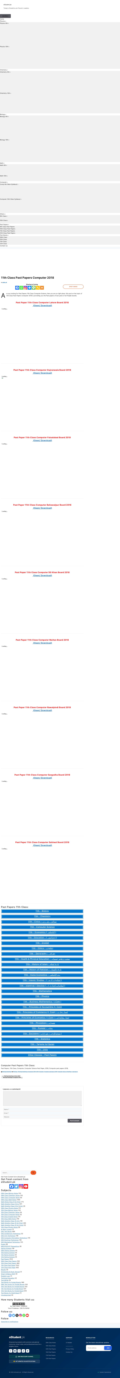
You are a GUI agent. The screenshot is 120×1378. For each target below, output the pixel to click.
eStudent (17, 1337)
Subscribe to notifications (9, 1322)
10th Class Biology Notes (9, 1210)
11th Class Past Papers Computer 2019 (12, 1077)
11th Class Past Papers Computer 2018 (27, 1071)
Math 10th (3, 176)
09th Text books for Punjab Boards (12, 1284)
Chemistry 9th (4, 72)
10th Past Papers (51, 1352)
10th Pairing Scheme (8, 1253)
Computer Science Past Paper (65, 1071)
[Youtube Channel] (26, 1186)
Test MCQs (4, 1280)
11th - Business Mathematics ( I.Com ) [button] (42, 1001)
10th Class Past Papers (7, 229)
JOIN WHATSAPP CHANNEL (25, 1356)
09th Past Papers (51, 1349)
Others (2, 214)
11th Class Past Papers (7, 231)
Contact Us (69, 1352)
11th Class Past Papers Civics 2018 (12, 1076)
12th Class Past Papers (7, 233)
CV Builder (69, 1342)
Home (2, 19)
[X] (17, 1315)
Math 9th (3, 165)
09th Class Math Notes (8, 1200)
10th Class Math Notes (8, 1219)
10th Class (3, 220)
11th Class (3, 241)
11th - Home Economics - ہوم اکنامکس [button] (42, 975)
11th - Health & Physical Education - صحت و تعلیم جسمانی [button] (42, 959)
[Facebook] (17, 288)
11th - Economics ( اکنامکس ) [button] (42, 932)
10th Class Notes (51, 1345)
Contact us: (4, 246)
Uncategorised (6, 1295)
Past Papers (4, 224)
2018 (37, 1071)
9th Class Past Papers (7, 227)
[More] (42, 288)
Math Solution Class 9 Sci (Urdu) (12, 1206)
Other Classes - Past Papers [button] (42, 1055)
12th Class (3, 244)
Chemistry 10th (5, 93)
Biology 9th (4, 116)
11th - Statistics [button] (42, 1039)
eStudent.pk (8, 4)
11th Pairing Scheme (7, 1255)
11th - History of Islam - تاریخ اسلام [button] (42, 964)
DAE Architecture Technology (11, 1234)
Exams (3, 1244)
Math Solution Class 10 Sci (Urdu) (12, 1225)
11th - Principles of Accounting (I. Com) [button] (42, 1007)
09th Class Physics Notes (9, 1208)
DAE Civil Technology (8, 1236)
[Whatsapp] (21, 288)
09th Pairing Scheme (8, 1250)
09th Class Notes (51, 1342)
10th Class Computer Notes (10, 1214)
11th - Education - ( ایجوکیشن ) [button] (42, 937)
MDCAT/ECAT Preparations (10, 1246)
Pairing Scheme (6, 1248)
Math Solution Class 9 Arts (10, 1204)
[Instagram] (25, 288)
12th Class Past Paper (8, 1267)
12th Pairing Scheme (8, 1257)
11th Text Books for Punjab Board (12, 1289)
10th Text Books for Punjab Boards (12, 1286)
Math (1, 163)
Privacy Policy (70, 1349)
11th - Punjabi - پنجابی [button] (42, 1028)
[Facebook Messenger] (29, 288)
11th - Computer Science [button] (42, 927)
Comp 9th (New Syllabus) (8, 184)
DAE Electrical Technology (10, 1240)
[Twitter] (16, 1186)
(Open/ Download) (42, 305)
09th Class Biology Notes (9, 1193)
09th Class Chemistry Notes (10, 1195)
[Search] (33, 1173)
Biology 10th (4, 140)
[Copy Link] (38, 288)
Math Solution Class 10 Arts (10, 1221)
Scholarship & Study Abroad (10, 1272)
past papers (75, 1071)
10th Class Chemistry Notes (10, 1212)
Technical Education (7, 1278)
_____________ (69, 1345)
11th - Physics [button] (42, 996)
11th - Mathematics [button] (42, 991)
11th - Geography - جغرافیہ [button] (42, 953)
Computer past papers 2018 (50, 1071)
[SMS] (34, 288)
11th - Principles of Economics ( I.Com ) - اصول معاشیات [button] (42, 1017)
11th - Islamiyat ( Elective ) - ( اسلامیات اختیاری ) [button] (42, 985)
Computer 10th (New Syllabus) (10, 199)
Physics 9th (4, 23)
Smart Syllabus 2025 (8, 1274)
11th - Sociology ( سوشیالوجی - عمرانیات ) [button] (42, 1033)
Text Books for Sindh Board (10, 1293)
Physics (2, 21)
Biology (2, 114)
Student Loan (5, 1276)
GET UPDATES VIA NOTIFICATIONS (25, 1361)
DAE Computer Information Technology (14, 1238)
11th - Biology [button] (42, 911)
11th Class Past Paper (7, 1071)
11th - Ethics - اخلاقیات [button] (42, 948)
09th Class (3, 237)
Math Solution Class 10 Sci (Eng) (12, 1223)
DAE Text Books (6, 1231)
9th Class (3, 216)
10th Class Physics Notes (9, 1227)
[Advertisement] (42, 261)
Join (108, 1348)
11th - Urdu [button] (42, 1049)
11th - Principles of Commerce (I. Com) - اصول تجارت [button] (42, 1012)
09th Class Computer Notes (10, 1197)
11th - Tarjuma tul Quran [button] (42, 1044)
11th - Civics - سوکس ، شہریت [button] (42, 921)
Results (3, 1270)
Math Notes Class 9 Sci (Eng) (11, 1202)
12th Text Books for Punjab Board (12, 1291)
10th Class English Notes (9, 1217)
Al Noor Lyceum (6, 1229)
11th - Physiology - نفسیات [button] (42, 1023)
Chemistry (3, 70)
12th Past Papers (51, 1358)
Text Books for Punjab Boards (11, 1282)
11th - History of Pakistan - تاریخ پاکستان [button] (42, 969)
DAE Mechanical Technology (10, 1242)
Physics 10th (4, 46)
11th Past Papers (50, 1355)
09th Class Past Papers (9, 1261)
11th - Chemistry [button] (42, 916)
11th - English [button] (42, 943)
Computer (3, 182)
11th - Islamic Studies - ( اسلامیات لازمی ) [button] (42, 980)
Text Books (3, 235)
